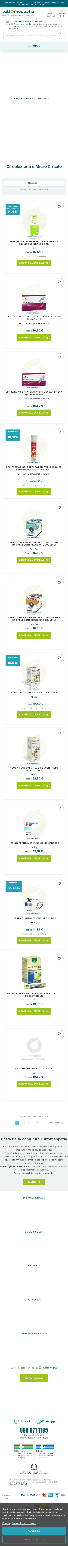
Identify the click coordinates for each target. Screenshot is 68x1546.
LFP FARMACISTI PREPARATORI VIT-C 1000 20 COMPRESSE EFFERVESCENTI (34, 468)
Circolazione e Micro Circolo (32, 98)
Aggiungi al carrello (33, 263)
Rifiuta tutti (34, 1539)
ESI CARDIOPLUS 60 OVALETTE (34, 1068)
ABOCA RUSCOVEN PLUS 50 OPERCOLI (34, 692)
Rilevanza (45, 183)
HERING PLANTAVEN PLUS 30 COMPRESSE (34, 843)
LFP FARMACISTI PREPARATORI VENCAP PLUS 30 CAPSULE (34, 317)
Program (53, 1368)
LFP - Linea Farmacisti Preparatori (34, 323)
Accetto (34, 1530)
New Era (34, 549)
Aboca (34, 697)
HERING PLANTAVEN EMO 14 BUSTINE (34, 918)
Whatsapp (48, 1421)
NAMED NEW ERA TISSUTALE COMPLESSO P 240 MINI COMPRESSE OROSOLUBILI (34, 618)
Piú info (6, 1522)
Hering (34, 847)
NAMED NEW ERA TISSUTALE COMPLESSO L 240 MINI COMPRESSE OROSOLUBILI (34, 543)
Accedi (50, 13)
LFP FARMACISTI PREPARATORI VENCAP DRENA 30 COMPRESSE (34, 393)
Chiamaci (24, 1421)
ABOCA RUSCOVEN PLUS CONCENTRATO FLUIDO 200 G (34, 769)
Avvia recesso (34, 1377)
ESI (34, 1000)
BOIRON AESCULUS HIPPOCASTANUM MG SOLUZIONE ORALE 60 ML (34, 242)
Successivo (57, 1123)
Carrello (61, 13)
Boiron (34, 248)
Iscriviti (34, 1181)
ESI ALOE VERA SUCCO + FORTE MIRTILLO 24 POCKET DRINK (34, 994)
